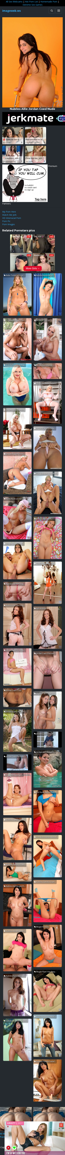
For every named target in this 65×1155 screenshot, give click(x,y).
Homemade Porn (48, 1)
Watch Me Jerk (9, 214)
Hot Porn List (31, 1)
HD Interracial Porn (11, 218)
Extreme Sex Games (32, 4)
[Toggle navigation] (58, 11)
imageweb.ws (11, 10)
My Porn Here (9, 211)
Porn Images (8, 224)
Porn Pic (6, 221)
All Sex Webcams (14, 1)
